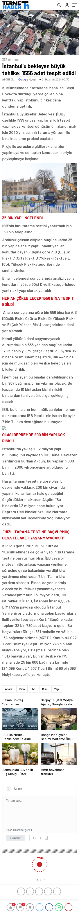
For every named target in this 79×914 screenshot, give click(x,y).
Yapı (56, 689)
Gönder (15, 838)
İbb (33, 689)
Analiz (9, 689)
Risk (44, 689)
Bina (22, 689)
